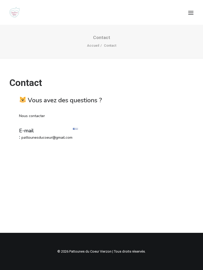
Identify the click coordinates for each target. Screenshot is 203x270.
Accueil (93, 45)
